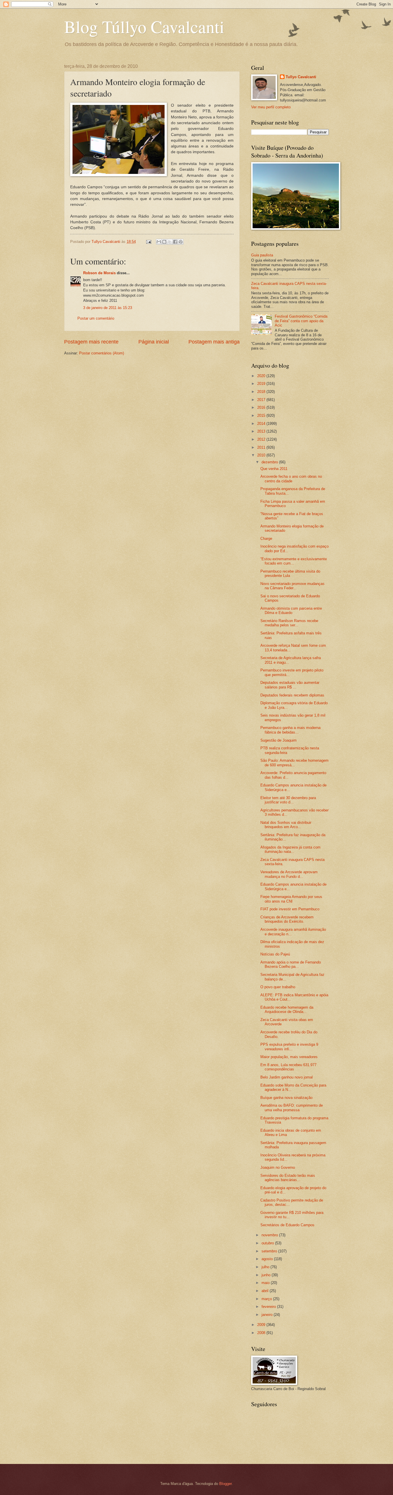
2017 (261, 400)
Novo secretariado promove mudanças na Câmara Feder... (292, 586)
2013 (261, 431)
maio (266, 1283)
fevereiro (269, 1306)
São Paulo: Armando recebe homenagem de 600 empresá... (294, 762)
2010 (261, 455)
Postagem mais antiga (214, 342)
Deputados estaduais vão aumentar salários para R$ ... (289, 684)
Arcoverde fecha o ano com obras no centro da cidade (291, 478)
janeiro (268, 1314)
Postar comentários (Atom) (101, 353)
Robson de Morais (100, 273)
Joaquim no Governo (277, 1167)
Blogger (225, 1483)
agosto (268, 1259)
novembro (270, 1235)
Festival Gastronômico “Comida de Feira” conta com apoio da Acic (301, 320)
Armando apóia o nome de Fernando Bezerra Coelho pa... (290, 964)
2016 (261, 407)
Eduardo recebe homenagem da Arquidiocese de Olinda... (286, 1009)
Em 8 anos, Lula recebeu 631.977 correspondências (288, 1067)
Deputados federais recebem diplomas (292, 695)
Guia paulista (262, 255)
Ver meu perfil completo (271, 107)
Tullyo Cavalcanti (301, 77)
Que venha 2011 (273, 469)
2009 (261, 1325)
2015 (261, 415)
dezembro (270, 462)
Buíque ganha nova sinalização (286, 1097)
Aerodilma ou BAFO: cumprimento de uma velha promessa (291, 1107)
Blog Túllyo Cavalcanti (144, 26)
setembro (270, 1251)
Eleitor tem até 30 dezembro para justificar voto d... (288, 800)
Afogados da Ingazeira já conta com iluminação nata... (290, 849)
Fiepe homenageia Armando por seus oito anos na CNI (291, 899)
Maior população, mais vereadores (289, 1057)
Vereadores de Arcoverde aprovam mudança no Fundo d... (289, 874)
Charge (266, 538)
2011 (261, 447)
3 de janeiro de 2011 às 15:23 (107, 308)
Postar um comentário (95, 318)
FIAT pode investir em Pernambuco (289, 909)
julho (266, 1267)
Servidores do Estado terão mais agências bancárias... (287, 1177)
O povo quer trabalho (277, 987)
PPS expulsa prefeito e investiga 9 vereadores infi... (289, 1046)
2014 (261, 423)
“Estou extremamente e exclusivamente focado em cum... (293, 561)
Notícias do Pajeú (275, 954)
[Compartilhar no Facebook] (175, 242)
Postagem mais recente (91, 342)
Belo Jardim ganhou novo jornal (286, 1077)
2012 (261, 439)
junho (267, 1275)
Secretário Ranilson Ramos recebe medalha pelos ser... (289, 623)
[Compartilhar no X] (170, 242)
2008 (261, 1333)
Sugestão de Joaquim (278, 740)
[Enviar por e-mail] (159, 242)
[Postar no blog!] (164, 242)
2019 (261, 383)
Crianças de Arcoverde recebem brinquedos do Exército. (287, 919)
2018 (261, 391)
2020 (261, 376)
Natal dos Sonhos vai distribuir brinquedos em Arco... (285, 824)
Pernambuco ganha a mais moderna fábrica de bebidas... (290, 730)
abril (266, 1291)
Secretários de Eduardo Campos (287, 1225)
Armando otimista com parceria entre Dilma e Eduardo (291, 610)
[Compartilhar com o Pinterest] (181, 242)
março (267, 1299)
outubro (268, 1243)
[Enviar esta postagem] (148, 241)
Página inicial (153, 342)
